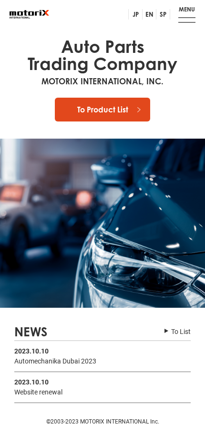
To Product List (102, 109)
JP (136, 14)
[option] (102, 223)
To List (181, 331)
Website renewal (38, 392)
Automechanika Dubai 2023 (55, 361)
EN (149, 14)
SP (163, 14)
